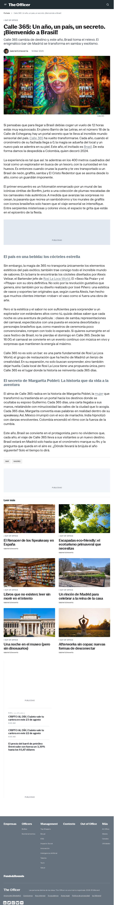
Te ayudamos (53, 896)
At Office (105, 829)
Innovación (45, 848)
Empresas (10, 823)
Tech (42, 863)
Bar (7, 461)
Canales (105, 839)
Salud (42, 868)
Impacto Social (46, 843)
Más (105, 823)
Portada (7, 13)
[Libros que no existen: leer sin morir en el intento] (29, 572)
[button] (5, 4)
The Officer (12, 890)
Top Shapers (45, 829)
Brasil (88, 146)
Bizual (42, 834)
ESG (42, 839)
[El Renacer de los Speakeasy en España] (29, 518)
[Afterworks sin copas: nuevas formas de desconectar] (84, 622)
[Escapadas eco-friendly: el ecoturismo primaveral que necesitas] (84, 518)
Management (49, 823)
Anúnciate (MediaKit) (12, 896)
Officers (27, 823)
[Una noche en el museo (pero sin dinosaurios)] (29, 622)
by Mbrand (96, 896)
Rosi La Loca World (56, 278)
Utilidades (106, 843)
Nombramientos (28, 834)
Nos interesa (40, 896)
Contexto (69, 823)
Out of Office (11, 20)
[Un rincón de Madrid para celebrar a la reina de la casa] (84, 572)
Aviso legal (65, 896)
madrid (17, 461)
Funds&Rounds (14, 876)
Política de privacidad (81, 896)
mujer (99, 393)
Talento (43, 858)
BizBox (24, 829)
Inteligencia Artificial (48, 853)
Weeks (105, 834)
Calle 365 (36, 138)
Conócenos (28, 896)
